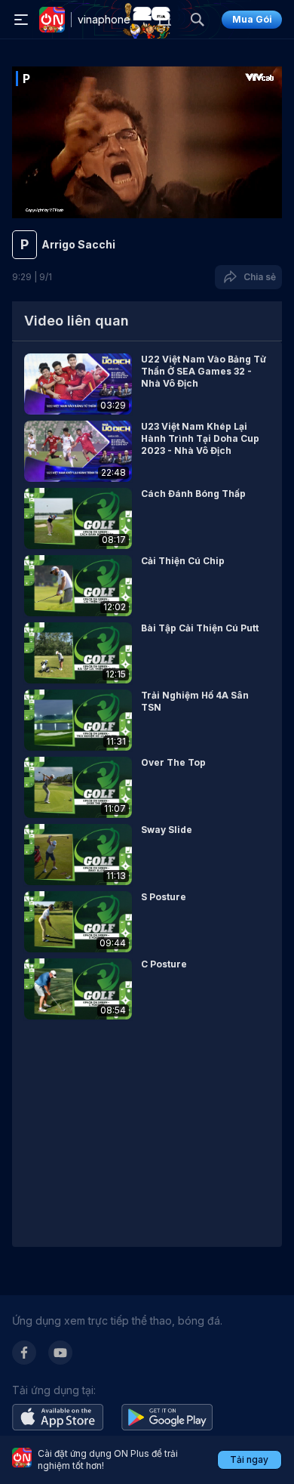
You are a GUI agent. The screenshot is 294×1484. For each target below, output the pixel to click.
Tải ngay (249, 1459)
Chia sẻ (257, 276)
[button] (147, 384)
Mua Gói (252, 19)
